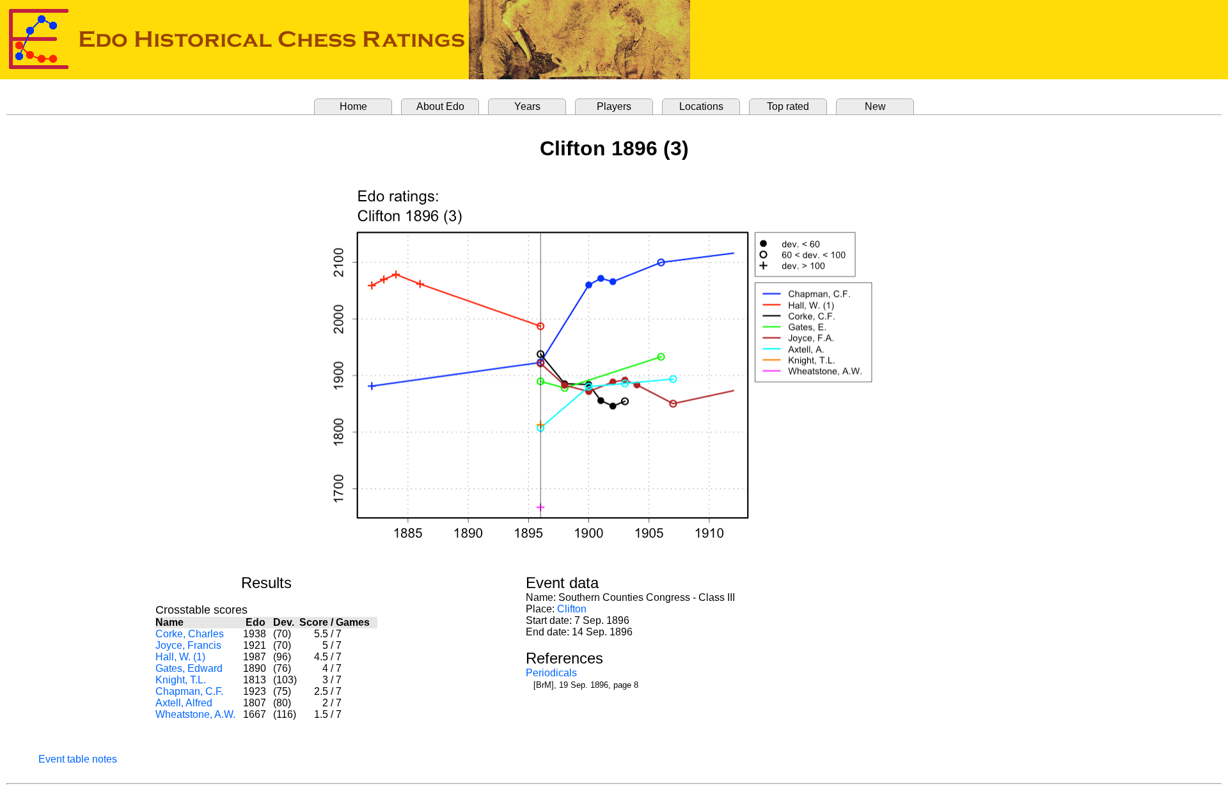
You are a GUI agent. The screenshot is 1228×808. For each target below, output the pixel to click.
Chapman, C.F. (189, 691)
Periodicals (551, 672)
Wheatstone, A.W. (195, 714)
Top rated (788, 106)
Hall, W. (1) (180, 656)
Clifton (571, 608)
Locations (701, 106)
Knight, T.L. (180, 679)
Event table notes (77, 759)
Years (527, 106)
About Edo (440, 106)
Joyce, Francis (188, 645)
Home (353, 106)
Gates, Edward (189, 668)
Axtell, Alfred (183, 702)
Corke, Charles (189, 633)
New (875, 106)
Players (614, 106)
